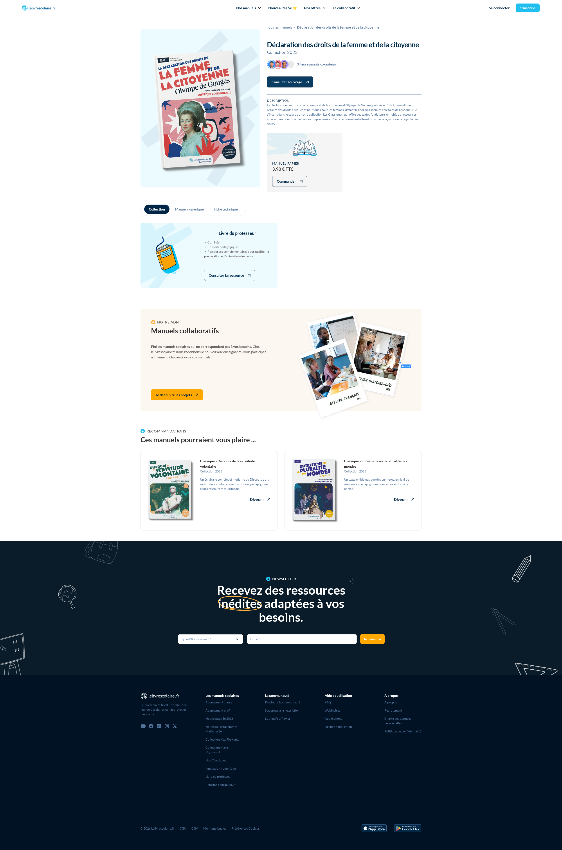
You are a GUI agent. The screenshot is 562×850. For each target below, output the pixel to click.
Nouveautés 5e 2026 (219, 718)
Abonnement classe (218, 702)
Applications (333, 718)
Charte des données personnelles (397, 721)
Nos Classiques (215, 760)
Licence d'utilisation (338, 726)
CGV (194, 828)
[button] (247, 8)
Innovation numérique (220, 768)
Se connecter (499, 8)
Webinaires (332, 710)
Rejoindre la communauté (282, 702)
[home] (38, 8)
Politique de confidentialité (402, 731)
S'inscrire (527, 8)
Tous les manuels (279, 27)
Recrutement (393, 710)
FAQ (328, 702)
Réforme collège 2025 (220, 784)
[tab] (156, 209)
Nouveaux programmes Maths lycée (221, 729)
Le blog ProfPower (277, 718)
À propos (390, 702)
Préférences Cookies (245, 828)
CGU (183, 828)
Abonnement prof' (218, 710)
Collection (222, 739)
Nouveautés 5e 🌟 (282, 8)
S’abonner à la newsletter (282, 710)
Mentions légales (214, 828)
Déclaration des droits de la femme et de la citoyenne (338, 27)
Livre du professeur (218, 776)
